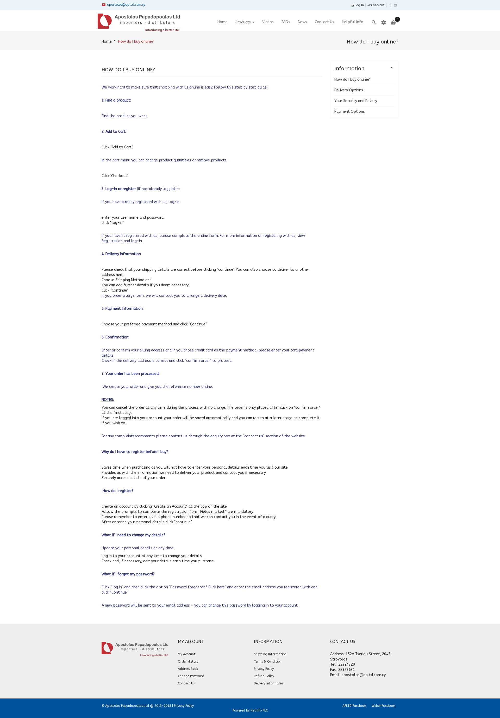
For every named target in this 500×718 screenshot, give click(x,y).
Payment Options (349, 111)
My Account (186, 654)
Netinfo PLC (259, 710)
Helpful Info (352, 22)
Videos (268, 22)
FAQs (286, 22)
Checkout (376, 5)
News (302, 22)
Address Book (188, 669)
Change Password (191, 676)
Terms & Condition (268, 661)
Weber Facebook (383, 706)
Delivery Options (348, 90)
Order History (188, 661)
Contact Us (324, 22)
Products (243, 22)
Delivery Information (269, 683)
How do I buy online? (136, 41)
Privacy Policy (264, 669)
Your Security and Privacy (355, 101)
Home (107, 41)
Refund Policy (264, 676)
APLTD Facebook (354, 706)
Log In (357, 5)
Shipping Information (270, 654)
